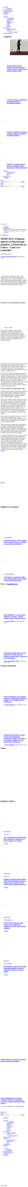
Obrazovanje (10, 22)
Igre (8, 175)
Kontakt (6, 14)
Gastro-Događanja (11, 29)
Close (2, 1113)
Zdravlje (9, 26)
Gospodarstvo (10, 19)
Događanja (9, 173)
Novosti (6, 16)
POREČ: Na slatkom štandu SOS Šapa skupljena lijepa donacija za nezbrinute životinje (17, 166)
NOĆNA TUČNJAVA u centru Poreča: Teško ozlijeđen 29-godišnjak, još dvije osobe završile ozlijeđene (14, 925)
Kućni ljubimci (7, 33)
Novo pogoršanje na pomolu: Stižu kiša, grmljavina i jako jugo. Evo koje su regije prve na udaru (15, 839)
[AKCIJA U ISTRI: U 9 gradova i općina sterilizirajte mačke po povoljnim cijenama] (17, 118)
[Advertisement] (14, 467)
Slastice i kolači (14, 32)
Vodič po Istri (7, 176)
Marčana (3, 482)
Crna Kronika (10, 18)
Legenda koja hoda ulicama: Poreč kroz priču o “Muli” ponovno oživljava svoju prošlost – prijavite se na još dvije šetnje (15, 655)
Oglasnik (6, 177)
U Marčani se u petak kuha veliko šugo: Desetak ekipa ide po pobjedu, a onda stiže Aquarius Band (15, 578)
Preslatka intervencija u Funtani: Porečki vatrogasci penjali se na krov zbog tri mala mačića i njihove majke (17, 68)
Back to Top (4, 1112)
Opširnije (6, 843)
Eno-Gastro (6, 27)
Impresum (9, 8)
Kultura (9, 20)
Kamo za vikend (11, 172)
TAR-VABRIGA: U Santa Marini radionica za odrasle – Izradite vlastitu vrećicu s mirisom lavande (14, 616)
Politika (9, 23)
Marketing (6, 12)
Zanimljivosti (12, 584)
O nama (6, 7)
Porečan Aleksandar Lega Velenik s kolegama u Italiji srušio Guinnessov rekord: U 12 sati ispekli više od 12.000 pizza (15, 699)
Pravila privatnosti (8, 11)
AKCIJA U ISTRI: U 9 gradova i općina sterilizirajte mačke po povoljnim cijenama (17, 133)
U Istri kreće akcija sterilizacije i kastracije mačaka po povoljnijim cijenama (17, 101)
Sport (8, 25)
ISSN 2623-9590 (19, 1106)
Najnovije (6, 1117)
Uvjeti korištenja (8, 9)
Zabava (5, 170)
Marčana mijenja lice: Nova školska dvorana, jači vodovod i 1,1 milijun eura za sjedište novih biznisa (15, 542)
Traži (23, 181)
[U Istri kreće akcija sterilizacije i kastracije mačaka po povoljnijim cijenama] (17, 85)
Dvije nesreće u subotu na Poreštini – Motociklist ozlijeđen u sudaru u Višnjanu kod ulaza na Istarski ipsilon (15, 969)
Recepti (9, 30)
